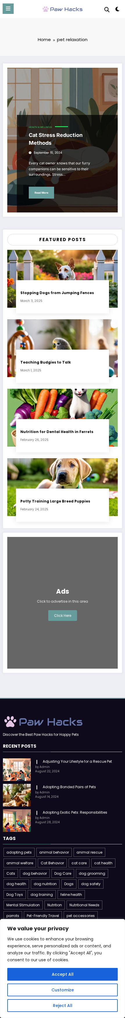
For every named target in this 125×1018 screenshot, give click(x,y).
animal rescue (89, 852)
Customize (62, 990)
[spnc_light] (117, 10)
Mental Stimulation (23, 905)
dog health (16, 883)
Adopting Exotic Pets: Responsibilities (75, 812)
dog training (42, 894)
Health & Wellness (40, 127)
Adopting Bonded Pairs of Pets (69, 786)
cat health (103, 863)
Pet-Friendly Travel (43, 915)
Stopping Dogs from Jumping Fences (57, 292)
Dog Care (62, 873)
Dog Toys (14, 894)
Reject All (62, 1005)
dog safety (91, 883)
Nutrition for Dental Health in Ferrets (56, 431)
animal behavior (54, 852)
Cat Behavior (52, 863)
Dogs (69, 883)
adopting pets (19, 852)
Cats (10, 873)
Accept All (63, 974)
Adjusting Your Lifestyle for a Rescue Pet (77, 761)
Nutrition (54, 905)
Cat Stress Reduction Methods (56, 139)
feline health (71, 894)
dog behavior (35, 873)
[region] (62, 968)
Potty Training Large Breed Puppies (55, 501)
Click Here (62, 615)
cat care (79, 863)
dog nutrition (45, 883)
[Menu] (8, 8)
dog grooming (92, 873)
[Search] (107, 10)
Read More (41, 192)
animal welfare (19, 863)
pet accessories (81, 915)
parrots (12, 915)
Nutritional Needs (84, 905)
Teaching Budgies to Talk (45, 362)
